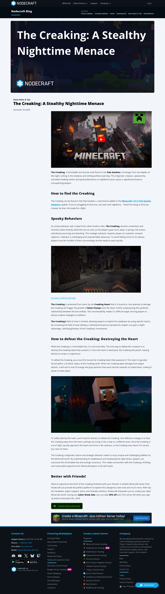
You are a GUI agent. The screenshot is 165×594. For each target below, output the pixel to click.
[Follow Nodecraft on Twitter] (26, 556)
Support (94, 3)
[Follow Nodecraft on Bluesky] (32, 556)
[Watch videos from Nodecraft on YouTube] (20, 556)
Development (121, 13)
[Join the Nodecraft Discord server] (13, 556)
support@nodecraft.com (27, 550)
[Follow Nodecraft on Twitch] (38, 556)
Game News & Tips (135, 13)
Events (112, 13)
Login (149, 3)
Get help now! (26, 546)
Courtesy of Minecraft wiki (63, 298)
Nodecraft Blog (21, 11)
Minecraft (67, 3)
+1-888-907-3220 (25, 543)
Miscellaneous (149, 13)
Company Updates (101, 13)
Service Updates (87, 13)
